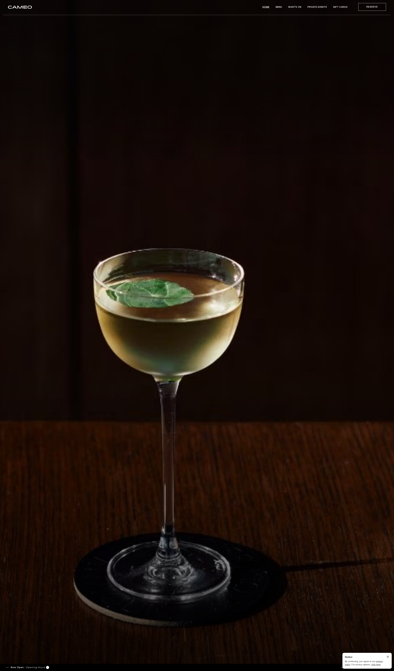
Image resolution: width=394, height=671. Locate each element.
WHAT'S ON (294, 7)
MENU (279, 7)
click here (376, 664)
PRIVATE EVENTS (317, 7)
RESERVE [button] (372, 7)
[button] (27, 667)
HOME (265, 7)
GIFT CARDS (340, 7)
